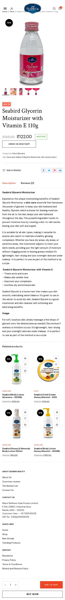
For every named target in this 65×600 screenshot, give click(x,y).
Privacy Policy (9, 560)
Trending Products (11, 542)
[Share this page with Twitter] (49, 170)
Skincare (21, 153)
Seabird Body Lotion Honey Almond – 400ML (47, 449)
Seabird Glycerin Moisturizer (28, 157)
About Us (6, 477)
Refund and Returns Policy (15, 568)
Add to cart (51, 585)
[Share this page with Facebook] (43, 170)
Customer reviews (11, 481)
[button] (11, 170)
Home (4, 11)
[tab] (9, 183)
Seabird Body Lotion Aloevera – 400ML (13, 396)
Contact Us (8, 490)
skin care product (49, 157)
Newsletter (7, 555)
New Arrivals (8, 538)
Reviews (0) (27, 183)
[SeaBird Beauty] (32, 8)
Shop (5, 534)
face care (11, 157)
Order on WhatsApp (19, 144)
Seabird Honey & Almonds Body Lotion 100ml (16, 449)
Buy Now (33, 594)
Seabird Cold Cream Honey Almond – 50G (45, 396)
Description (9, 183)
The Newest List (10, 485)
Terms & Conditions (12, 564)
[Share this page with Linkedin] (60, 170)
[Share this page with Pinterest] (54, 170)
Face (12, 11)
